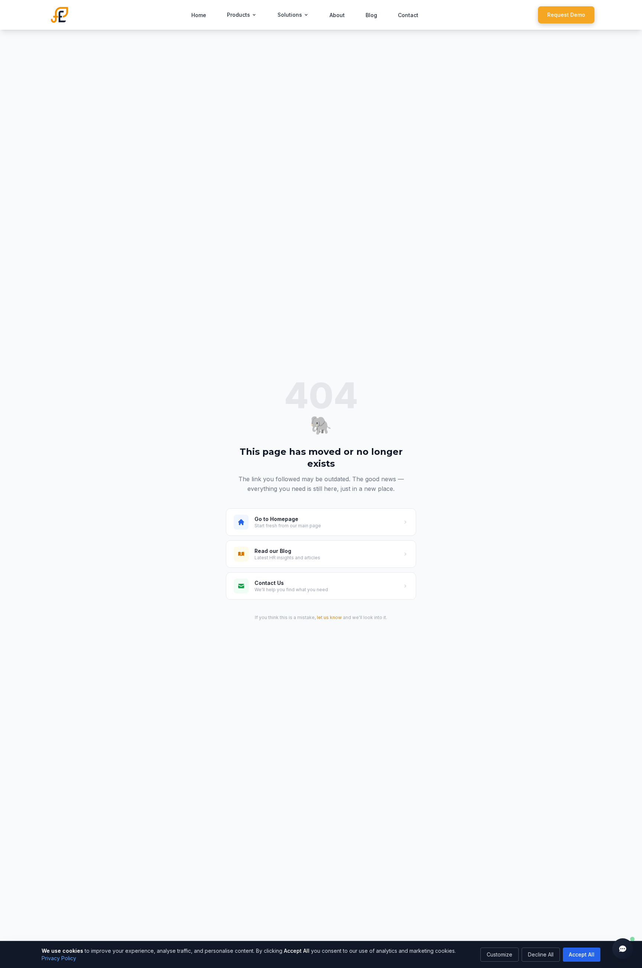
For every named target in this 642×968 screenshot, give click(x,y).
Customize (499, 954)
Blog (371, 15)
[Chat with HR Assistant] (622, 948)
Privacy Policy (59, 958)
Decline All (541, 954)
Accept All (581, 954)
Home (198, 15)
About (337, 15)
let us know (329, 617)
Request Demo (566, 15)
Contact (408, 15)
